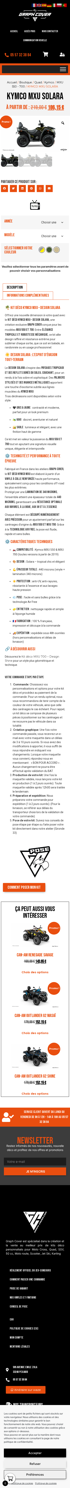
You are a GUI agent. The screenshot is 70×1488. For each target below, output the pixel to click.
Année (8, 221)
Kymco (49, 82)
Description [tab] (15, 287)
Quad (38, 82)
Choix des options (35, 972)
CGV (12, 1319)
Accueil (14, 31)
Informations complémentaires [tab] (28, 295)
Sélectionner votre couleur (18, 250)
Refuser (35, 1464)
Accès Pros (29, 31)
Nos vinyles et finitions (23, 1297)
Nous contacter (50, 31)
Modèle (9, 235)
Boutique (25, 82)
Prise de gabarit (19, 1288)
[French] (34, 5)
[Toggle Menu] (63, 69)
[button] (4, 188)
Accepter (35, 1453)
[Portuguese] (64, 5)
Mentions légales (20, 1347)
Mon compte (16, 1337)
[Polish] (59, 5)
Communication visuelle (35, 40)
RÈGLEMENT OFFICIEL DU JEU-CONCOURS (30, 1270)
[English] (39, 5)
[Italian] (54, 5)
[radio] (42, 250)
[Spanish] (44, 5)
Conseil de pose (19, 1306)
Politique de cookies (22, 1483)
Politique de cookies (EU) (24, 1328)
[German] (49, 5)
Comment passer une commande (27, 1279)
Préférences (35, 1474)
